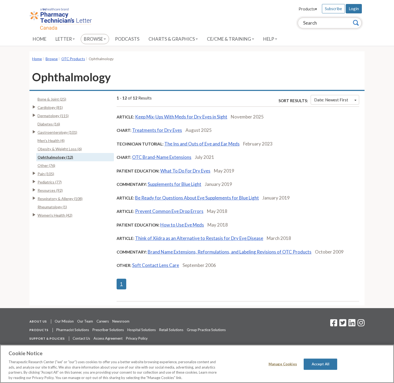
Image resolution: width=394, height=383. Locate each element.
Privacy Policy (137, 338)
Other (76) (46, 165)
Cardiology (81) (50, 107)
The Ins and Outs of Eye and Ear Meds (202, 144)
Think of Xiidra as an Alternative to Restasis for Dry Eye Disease (199, 238)
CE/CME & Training (229, 39)
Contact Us (81, 338)
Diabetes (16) (49, 124)
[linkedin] (352, 324)
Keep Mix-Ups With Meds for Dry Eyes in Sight (181, 117)
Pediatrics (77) (50, 182)
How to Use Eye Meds (182, 225)
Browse (94, 39)
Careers (102, 321)
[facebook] (333, 324)
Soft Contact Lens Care (155, 265)
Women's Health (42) (55, 215)
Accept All (320, 364)
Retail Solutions (171, 330)
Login (354, 8)
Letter (64, 39)
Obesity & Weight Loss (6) (60, 149)
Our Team (85, 321)
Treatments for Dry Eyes (157, 130)
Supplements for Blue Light (174, 184)
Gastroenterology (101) (57, 132)
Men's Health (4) (51, 140)
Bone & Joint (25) (52, 99)
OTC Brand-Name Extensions (161, 157)
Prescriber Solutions (108, 330)
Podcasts (127, 39)
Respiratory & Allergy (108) (60, 198)
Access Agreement (108, 338)
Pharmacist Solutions (72, 330)
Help (269, 39)
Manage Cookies (283, 364)
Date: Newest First (331, 99)
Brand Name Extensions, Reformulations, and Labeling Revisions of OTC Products (229, 252)
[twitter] (342, 324)
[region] (197, 364)
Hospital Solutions (141, 330)
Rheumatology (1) (52, 207)
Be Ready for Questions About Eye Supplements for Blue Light (197, 198)
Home (39, 39)
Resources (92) (50, 190)
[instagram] (361, 324)
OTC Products (73, 59)
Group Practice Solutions (206, 330)
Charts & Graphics (172, 39)
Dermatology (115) (53, 115)
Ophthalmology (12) (55, 157)
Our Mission (64, 321)
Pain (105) (46, 173)
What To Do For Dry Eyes (185, 171)
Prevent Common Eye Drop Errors (169, 211)
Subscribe (333, 8)
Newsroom (120, 321)
